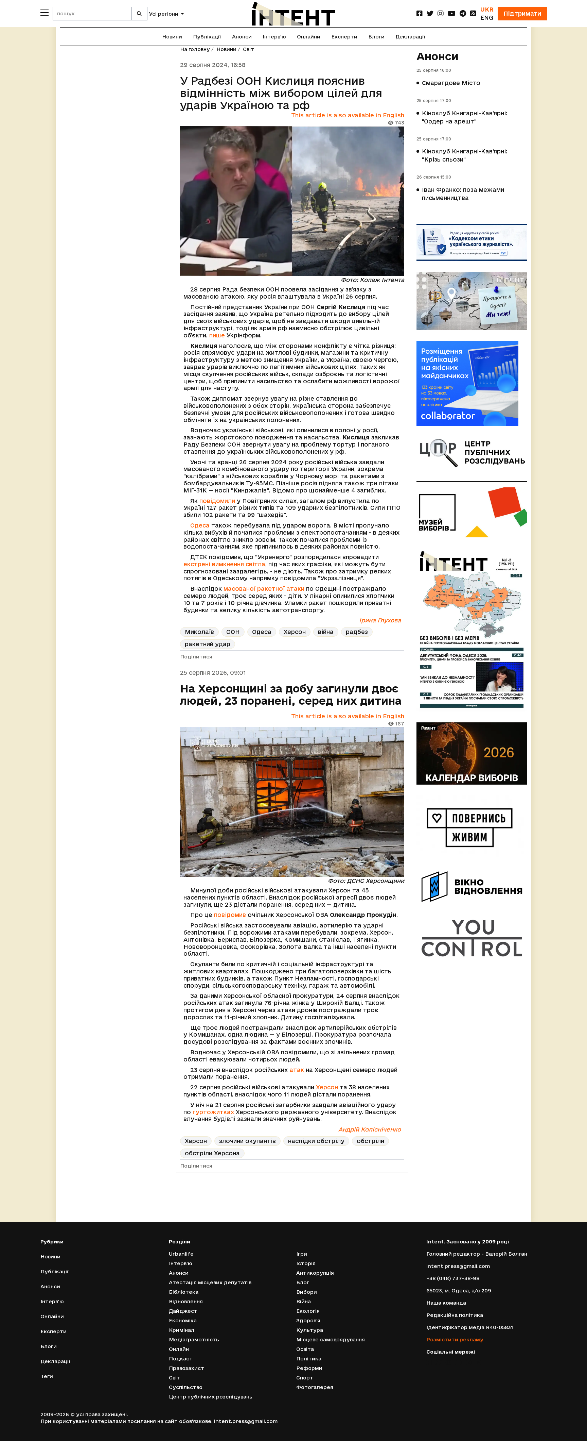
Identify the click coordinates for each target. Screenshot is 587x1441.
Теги (46, 1376)
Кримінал (181, 1330)
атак (296, 1070)
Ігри (301, 1254)
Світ (248, 49)
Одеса (200, 525)
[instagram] (441, 13)
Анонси (242, 36)
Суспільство (185, 1387)
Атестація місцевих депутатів (210, 1282)
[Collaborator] (471, 383)
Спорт (304, 1377)
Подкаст (181, 1358)
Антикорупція (315, 1273)
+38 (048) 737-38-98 (452, 1278)
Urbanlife (181, 1254)
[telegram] (463, 13)
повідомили (217, 501)
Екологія (308, 1311)
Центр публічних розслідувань (210, 1397)
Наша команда (446, 1303)
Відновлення (186, 1301)
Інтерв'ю (274, 36)
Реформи (309, 1368)
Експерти (344, 36)
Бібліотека (183, 1292)
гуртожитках (213, 1112)
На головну (195, 49)
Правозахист (186, 1368)
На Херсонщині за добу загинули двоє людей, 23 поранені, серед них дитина (291, 694)
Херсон (295, 632)
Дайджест (183, 1311)
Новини (172, 36)
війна (326, 632)
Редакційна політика (454, 1315)
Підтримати (522, 13)
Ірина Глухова (380, 620)
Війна (303, 1301)
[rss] (473, 13)
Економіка (183, 1320)
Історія (306, 1263)
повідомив (230, 914)
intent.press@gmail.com (458, 1266)
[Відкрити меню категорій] (44, 13)
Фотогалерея (314, 1387)
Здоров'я (308, 1320)
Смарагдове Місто (451, 83)
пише (217, 335)
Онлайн (179, 1349)
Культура (309, 1330)
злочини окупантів (247, 1141)
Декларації (410, 36)
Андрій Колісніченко (369, 1129)
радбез (357, 632)
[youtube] (452, 13)
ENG (486, 17)
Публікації (207, 36)
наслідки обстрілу (316, 1141)
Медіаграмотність (194, 1339)
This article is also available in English (347, 115)
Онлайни (308, 36)
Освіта (305, 1349)
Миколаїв (199, 632)
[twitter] (430, 13)
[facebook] (419, 13)
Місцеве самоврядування (330, 1339)
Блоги (376, 36)
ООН (233, 632)
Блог (302, 1282)
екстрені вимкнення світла (224, 564)
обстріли (370, 1141)
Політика (308, 1358)
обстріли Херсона (212, 1153)
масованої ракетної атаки (264, 588)
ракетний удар (207, 644)
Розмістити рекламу (454, 1339)
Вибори (306, 1292)
